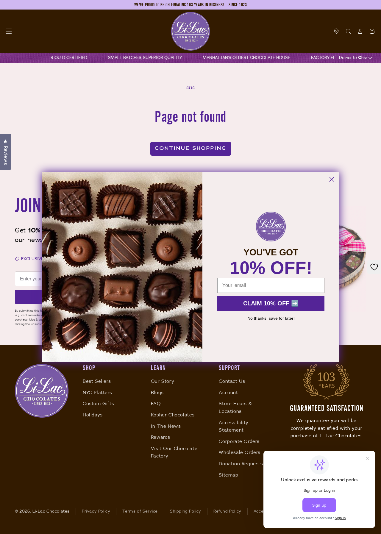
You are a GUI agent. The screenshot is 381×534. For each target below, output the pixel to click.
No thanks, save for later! (271, 318)
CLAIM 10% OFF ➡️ (271, 303)
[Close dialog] (332, 179)
